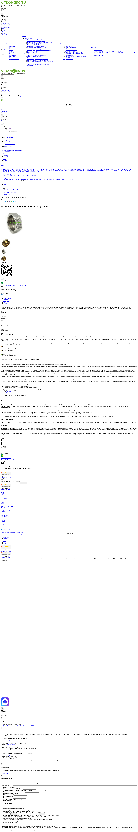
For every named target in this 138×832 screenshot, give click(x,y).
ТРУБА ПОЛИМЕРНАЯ (68, 169)
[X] (7, 201)
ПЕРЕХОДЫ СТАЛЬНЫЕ (7, 175)
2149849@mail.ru (9, 755)
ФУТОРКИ (69, 179)
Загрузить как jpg (34, 813)
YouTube (5, 156)
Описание (5, 297)
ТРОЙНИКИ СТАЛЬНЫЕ (20, 175)
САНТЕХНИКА (101, 169)
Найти (2, 708)
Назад (9, 128)
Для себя (3, 27)
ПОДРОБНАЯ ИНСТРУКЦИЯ (9, 822)
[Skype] (13, 201)
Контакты (3, 505)
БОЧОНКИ (11, 179)
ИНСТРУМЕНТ (93, 169)
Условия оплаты (4, 515)
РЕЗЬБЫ (39, 179)
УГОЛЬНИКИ (55, 179)
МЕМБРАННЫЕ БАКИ (92, 170)
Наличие (5, 299)
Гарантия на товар (5, 517)
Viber (4, 157)
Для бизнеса (8, 27)
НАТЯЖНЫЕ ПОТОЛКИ (33, 171)
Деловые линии (10, 391)
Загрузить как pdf (6, 813)
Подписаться (23, 482)
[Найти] (2, 14)
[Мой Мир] (5, 201)
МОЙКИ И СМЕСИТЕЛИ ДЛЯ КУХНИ (113, 170)
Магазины (3, 514)
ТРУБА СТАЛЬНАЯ (32, 175)
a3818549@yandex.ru (7, 151)
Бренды (2, 494)
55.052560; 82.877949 (6, 477)
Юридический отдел (6, 510)
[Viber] (9, 201)
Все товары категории (6, 458)
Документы (3, 507)
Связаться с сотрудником (8, 762)
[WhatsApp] (11, 201)
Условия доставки (5, 516)
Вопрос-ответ (4, 526)
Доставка (5, 303)
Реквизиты (3, 508)
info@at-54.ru (4, 34)
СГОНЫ (43, 179)
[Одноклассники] (3, 201)
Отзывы (5, 304)
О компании (4, 498)
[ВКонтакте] (1, 201)
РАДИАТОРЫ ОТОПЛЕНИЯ (81, 169)
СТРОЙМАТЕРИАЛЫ (72, 170)
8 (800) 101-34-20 (5, 23)
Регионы (3, 520)
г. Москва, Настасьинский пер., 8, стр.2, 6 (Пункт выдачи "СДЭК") (18, 725)
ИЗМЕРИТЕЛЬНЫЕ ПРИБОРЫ (113, 169)
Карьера (3, 503)
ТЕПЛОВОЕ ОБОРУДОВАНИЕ (37, 169)
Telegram (5, 155)
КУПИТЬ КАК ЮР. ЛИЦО (21, 285)
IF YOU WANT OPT (6, 523)
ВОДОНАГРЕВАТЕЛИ (23, 169)
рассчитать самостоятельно (61, 397)
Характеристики (7, 298)
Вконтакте (6, 153)
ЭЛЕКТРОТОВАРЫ (62, 170)
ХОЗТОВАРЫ (23, 171)
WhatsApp (5, 160)
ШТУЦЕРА (75, 179)
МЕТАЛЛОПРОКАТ (15, 171)
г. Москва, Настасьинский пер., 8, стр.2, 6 (12, 150)
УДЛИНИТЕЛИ (63, 179)
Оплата (5, 302)
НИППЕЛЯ (34, 179)
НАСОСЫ (14, 169)
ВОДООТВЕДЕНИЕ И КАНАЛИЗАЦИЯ (18, 170)
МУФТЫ (29, 179)
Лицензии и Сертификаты (7, 506)
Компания (3, 495)
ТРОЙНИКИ (48, 179)
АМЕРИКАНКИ (5, 179)
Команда (3, 501)
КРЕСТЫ (24, 179)
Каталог (3, 490)
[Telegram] (15, 201)
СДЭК (7, 392)
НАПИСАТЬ (5, 773)
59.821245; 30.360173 (6, 489)
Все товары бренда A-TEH (7, 459)
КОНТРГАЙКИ (18, 179)
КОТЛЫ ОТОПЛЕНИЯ (6, 169)
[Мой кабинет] (1, 94)
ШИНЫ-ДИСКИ (82, 170)
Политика (3, 521)
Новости (3, 499)
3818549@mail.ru (16, 532)
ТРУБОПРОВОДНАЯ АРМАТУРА (53, 169)
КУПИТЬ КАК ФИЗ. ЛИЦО (8, 285)
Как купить (6, 301)
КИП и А (100, 170)
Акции (2, 492)
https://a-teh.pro (8, 740)
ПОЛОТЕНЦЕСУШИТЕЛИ (36, 170)
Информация (4, 511)
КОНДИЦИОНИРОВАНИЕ (50, 170)
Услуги (2, 493)
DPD (7, 394)
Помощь (3, 524)
